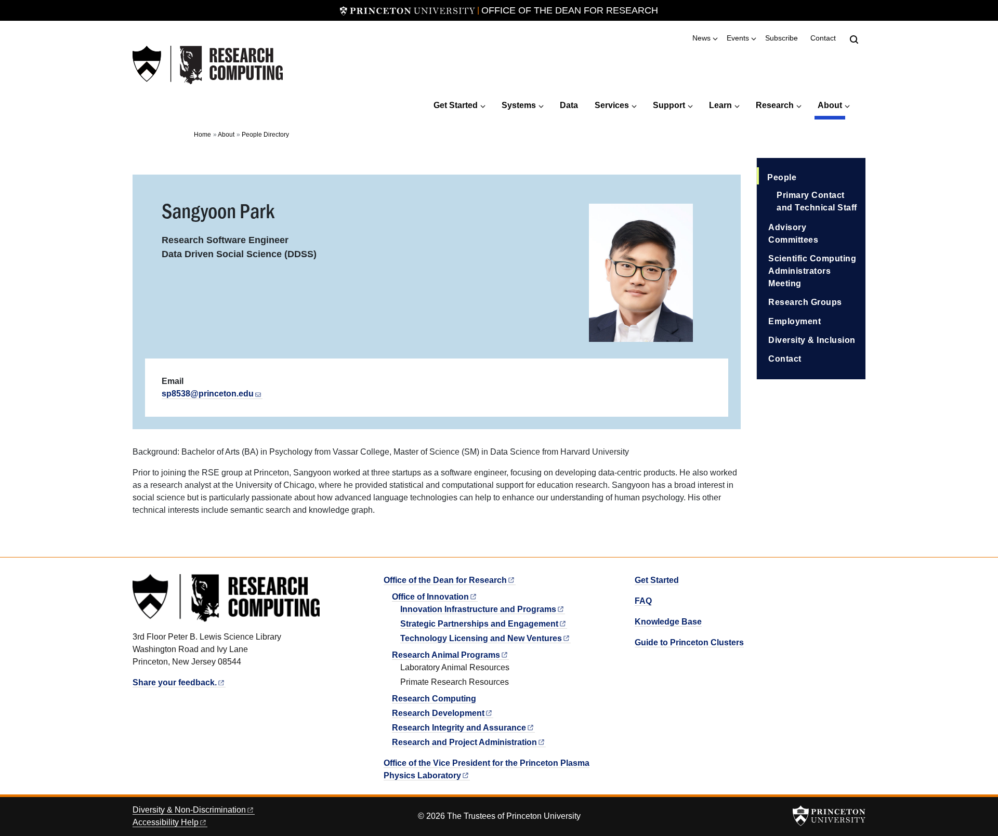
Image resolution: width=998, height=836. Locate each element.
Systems (519, 105)
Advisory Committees (793, 233)
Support (669, 105)
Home (202, 134)
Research (775, 105)
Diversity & (189, 809)
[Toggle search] (854, 39)
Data (569, 105)
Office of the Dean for (445, 580)
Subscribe (781, 38)
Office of (430, 596)
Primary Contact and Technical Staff (817, 201)
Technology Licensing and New (481, 638)
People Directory (265, 134)
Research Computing (434, 698)
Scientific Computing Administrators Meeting (812, 271)
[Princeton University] (407, 10)
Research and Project (464, 742)
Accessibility (166, 822)
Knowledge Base (668, 621)
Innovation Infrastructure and (478, 609)
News (701, 38)
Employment (794, 321)
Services (612, 105)
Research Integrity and (459, 727)
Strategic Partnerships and (479, 623)
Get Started (456, 105)
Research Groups (805, 302)
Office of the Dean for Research (569, 10)
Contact (823, 38)
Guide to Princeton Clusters (689, 642)
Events (738, 38)
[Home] (208, 65)
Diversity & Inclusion (812, 340)
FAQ (643, 600)
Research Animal (446, 655)
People (816, 177)
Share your (175, 682)
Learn (720, 105)
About (831, 105)
